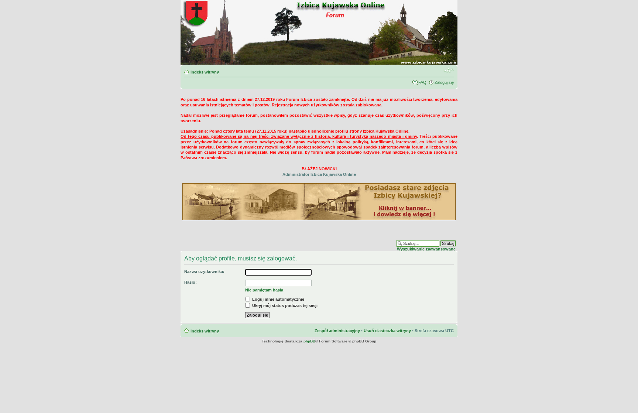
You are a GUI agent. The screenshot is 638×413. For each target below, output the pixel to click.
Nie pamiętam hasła (264, 290)
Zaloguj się (444, 82)
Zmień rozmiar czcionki (448, 70)
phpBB (309, 341)
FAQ (422, 82)
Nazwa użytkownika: (204, 271)
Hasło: (190, 282)
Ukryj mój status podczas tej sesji (284, 305)
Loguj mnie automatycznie (277, 299)
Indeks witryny (205, 72)
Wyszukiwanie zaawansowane (426, 249)
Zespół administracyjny (337, 330)
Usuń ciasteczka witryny (387, 330)
